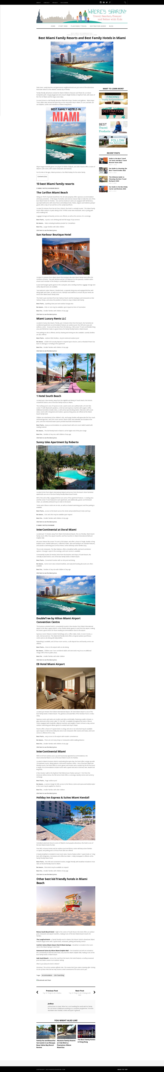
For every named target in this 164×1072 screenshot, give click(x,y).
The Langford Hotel (43, 939)
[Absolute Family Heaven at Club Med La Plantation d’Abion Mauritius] (66, 1032)
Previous (33, 1031)
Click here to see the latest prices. (46, 230)
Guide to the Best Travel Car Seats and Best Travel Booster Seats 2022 (118, 160)
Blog (111, 26)
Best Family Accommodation (81, 33)
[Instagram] (100, 2)
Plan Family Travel (79, 26)
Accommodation (47, 975)
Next (98, 1031)
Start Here (63, 26)
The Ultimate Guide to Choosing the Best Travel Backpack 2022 (117, 179)
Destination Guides (98, 26)
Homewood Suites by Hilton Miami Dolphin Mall (52, 950)
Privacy (55, 2)
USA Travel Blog (59, 975)
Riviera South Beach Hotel (45, 932)
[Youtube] (103, 2)
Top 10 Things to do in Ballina (52, 993)
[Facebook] (109, 2)
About (38, 2)
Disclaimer (64, 2)
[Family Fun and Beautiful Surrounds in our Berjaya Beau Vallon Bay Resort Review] (45, 1032)
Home (53, 26)
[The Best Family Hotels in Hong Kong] (87, 1031)
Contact (47, 2)
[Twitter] (106, 2)
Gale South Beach (42, 958)
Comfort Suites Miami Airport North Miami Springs (53, 945)
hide (45, 176)
